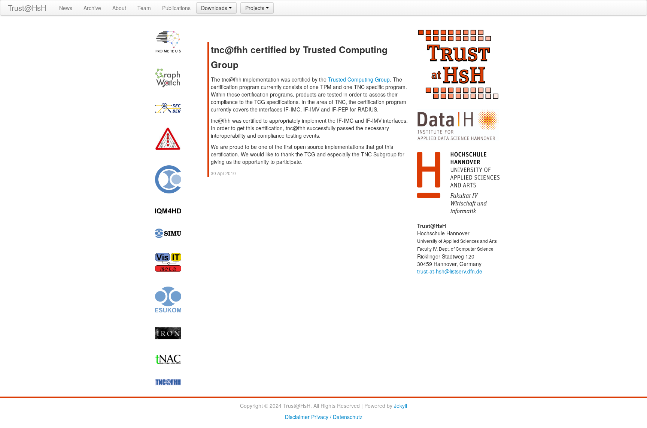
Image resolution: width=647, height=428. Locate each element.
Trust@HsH (27, 7)
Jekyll (400, 405)
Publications (176, 8)
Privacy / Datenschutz (336, 417)
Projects (255, 8)
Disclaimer (297, 417)
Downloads (215, 8)
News (65, 8)
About (119, 8)
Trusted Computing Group (359, 79)
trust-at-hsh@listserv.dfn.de (449, 271)
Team (144, 8)
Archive (92, 8)
